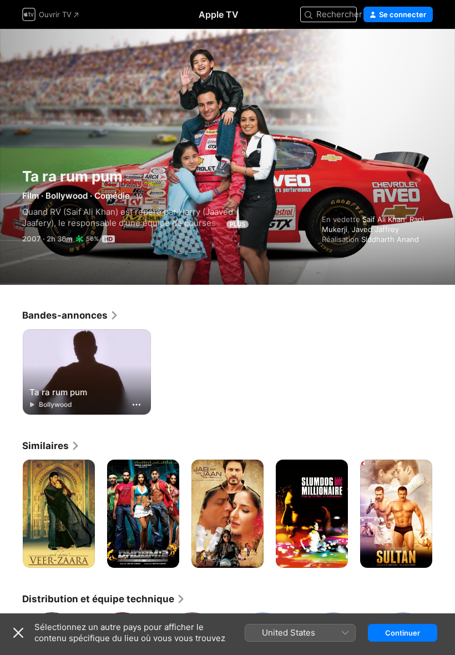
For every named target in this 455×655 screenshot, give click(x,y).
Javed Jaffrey (375, 229)
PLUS (237, 224)
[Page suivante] (444, 514)
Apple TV (219, 14)
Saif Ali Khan (383, 219)
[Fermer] (18, 633)
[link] (70, 315)
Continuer (402, 632)
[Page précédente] (11, 514)
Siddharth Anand (390, 239)
